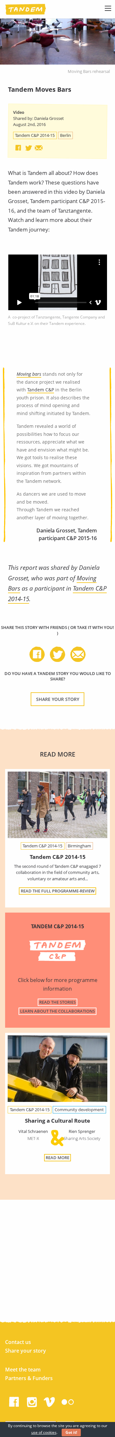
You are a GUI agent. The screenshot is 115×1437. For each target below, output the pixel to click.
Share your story (57, 699)
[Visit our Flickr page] (68, 1400)
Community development (79, 1109)
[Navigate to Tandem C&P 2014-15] (57, 805)
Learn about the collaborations (57, 1011)
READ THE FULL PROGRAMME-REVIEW (58, 891)
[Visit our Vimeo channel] (50, 1400)
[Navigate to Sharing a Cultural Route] (57, 1069)
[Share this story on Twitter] (28, 148)
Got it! (71, 1432)
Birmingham (79, 846)
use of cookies (44, 1432)
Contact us (18, 1342)
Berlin (65, 135)
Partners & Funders (29, 1378)
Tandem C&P (40, 390)
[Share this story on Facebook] (18, 148)
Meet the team (23, 1369)
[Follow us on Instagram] (32, 1400)
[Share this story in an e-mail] (39, 148)
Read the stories (57, 1002)
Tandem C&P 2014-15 (35, 135)
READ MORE (57, 1157)
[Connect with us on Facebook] (14, 1400)
